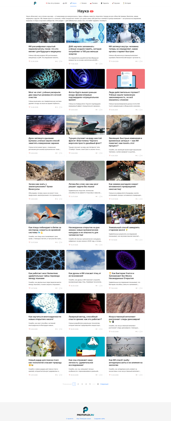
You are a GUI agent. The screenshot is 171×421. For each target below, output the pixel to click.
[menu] (94, 3)
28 (98, 384)
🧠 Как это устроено (53, 3)
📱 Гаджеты (105, 3)
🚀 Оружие (116, 3)
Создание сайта (99, 418)
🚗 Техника (93, 3)
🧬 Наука (73, 3)
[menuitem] (52, 3)
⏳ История (127, 3)
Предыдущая (67, 384)
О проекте (69, 418)
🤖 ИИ (65, 3)
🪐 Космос (83, 3)
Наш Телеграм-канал (83, 418)
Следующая (104, 384)
